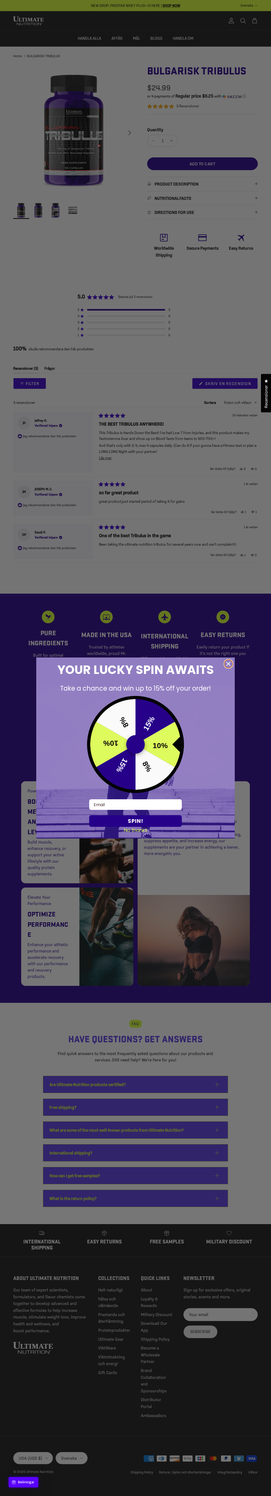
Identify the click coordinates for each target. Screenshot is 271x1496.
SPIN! (135, 821)
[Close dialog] (228, 664)
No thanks (135, 830)
